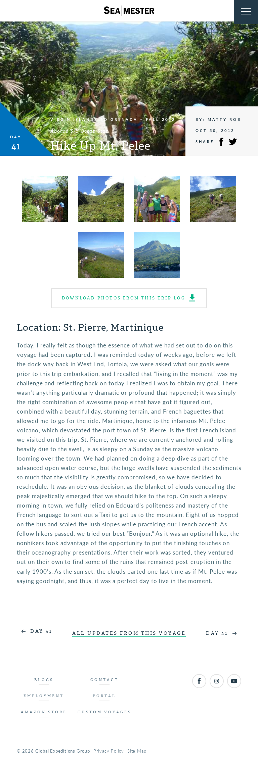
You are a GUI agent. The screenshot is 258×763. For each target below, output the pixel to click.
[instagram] (217, 681)
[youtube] (234, 681)
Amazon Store (44, 712)
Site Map (136, 751)
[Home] (129, 10)
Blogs (43, 679)
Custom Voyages (104, 712)
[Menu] (246, 12)
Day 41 (41, 631)
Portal (104, 696)
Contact (104, 679)
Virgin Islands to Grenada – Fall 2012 (112, 119)
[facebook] (199, 681)
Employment (44, 696)
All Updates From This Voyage (129, 633)
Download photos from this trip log (123, 298)
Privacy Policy (108, 751)
